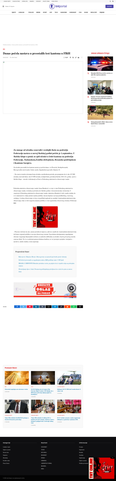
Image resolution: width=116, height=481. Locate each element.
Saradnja (81, 455)
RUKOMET (44, 455)
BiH (4, 49)
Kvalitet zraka (46, 1)
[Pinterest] (4, 129)
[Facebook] (4, 122)
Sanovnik (63, 12)
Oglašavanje (82, 458)
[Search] (112, 1)
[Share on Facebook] (70, 57)
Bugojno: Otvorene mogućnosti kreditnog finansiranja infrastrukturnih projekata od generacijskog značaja (101, 98)
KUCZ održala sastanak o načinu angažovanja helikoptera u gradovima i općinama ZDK (68, 418)
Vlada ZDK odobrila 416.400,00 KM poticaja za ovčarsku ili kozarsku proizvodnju (16, 418)
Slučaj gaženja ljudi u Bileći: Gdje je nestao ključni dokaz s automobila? (102, 122)
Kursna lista (25, 1)
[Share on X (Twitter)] (73, 57)
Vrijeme (102, 12)
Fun (80, 12)
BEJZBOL (43, 466)
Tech (56, 12)
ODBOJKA (44, 460)
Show (86, 12)
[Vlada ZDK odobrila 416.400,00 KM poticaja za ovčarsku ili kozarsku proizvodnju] (17, 406)
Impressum (81, 449)
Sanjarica (32, 1)
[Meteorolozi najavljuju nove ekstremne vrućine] (17, 378)
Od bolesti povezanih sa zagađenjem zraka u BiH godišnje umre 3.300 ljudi (41, 260)
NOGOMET (44, 447)
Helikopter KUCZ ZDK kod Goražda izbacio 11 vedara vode (69, 390)
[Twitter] (4, 125)
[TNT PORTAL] (58, 6)
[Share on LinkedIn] (78, 57)
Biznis (38, 12)
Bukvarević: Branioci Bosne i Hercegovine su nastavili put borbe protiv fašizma (43, 257)
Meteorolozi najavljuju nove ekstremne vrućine (16, 389)
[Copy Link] (75, 57)
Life (51, 12)
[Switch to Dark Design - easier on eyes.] (110, 1)
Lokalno (21, 12)
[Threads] (4, 157)
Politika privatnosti (83, 463)
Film (32, 386)
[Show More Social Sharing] (81, 57)
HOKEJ (43, 458)
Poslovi (31, 12)
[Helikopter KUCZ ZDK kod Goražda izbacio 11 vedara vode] (69, 378)
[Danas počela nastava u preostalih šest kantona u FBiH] (43, 87)
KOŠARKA (44, 452)
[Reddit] (4, 145)
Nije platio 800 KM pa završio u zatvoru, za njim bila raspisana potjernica (101, 74)
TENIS (43, 449)
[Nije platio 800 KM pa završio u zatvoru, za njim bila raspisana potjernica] (100, 63)
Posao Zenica (55, 1)
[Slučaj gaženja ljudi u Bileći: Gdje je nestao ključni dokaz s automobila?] (100, 112)
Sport (45, 12)
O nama (81, 447)
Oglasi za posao (16, 1)
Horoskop (38, 1)
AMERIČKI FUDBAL (46, 463)
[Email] (4, 133)
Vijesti (14, 12)
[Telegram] (4, 149)
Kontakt (109, 6)
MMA (42, 469)
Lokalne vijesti (7, 1)
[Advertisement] (58, 29)
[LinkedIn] (4, 141)
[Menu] (3, 6)
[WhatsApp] (4, 153)
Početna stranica (7, 45)
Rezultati (94, 12)
